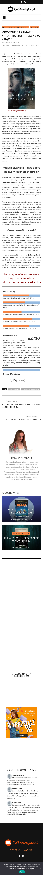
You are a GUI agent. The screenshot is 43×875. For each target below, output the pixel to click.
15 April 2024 (11, 798)
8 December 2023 (21, 814)
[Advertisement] (19, 753)
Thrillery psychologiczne (30, 389)
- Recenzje (16, 42)
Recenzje (24, 27)
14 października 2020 (20, 519)
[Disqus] (21, 588)
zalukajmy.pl (17, 788)
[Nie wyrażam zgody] (40, 868)
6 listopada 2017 (29, 46)
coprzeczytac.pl (7, 42)
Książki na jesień (14, 389)
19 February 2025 (29, 784)
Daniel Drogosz (18, 775)
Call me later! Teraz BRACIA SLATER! (23, 419)
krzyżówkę (30, 778)
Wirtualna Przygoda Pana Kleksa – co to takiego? (25, 796)
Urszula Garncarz (22, 516)
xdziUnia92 (16, 802)
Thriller (34, 27)
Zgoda (22, 872)
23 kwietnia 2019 (20, 547)
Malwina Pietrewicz (11, 46)
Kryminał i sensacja (10, 27)
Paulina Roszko (22, 545)
